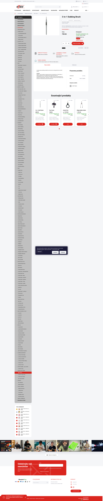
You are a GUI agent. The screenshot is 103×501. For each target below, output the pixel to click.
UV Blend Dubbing (21, 140)
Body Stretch (20, 239)
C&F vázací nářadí (21, 378)
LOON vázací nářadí (21, 376)
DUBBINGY (19, 122)
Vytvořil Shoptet (85, 497)
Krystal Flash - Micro (21, 275)
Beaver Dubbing (20, 126)
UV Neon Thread (20, 69)
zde (58, 249)
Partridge (19, 176)
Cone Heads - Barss (21, 53)
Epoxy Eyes (20, 57)
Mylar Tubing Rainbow (21, 225)
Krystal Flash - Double (21, 283)
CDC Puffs (20, 192)
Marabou (19, 180)
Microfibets (20, 229)
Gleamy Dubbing (21, 152)
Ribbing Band (20, 245)
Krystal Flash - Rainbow (22, 279)
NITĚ (18, 63)
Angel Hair (20, 287)
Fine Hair (19, 289)
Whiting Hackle (20, 198)
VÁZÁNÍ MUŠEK (20, 27)
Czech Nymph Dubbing (22, 138)
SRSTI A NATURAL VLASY (22, 311)
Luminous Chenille (21, 358)
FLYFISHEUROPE (20, 19)
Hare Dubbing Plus (21, 154)
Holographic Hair (21, 295)
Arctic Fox (19, 317)
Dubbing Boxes (20, 136)
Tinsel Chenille (20, 342)
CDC (19, 188)
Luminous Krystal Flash (22, 356)
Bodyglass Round (21, 249)
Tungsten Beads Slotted (22, 43)
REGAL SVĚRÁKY (21, 386)
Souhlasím (63, 252)
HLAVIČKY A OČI (20, 41)
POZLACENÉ (20, 35)
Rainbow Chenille (21, 340)
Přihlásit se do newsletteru (44, 471)
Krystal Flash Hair (21, 273)
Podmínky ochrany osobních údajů (28, 1)
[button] (59, 129)
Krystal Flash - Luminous (22, 291)
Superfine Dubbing (21, 148)
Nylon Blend (20, 267)
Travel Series (20, 392)
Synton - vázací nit (21, 73)
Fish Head (19, 61)
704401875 (75, 482)
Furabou (19, 297)
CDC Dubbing (20, 164)
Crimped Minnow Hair (21, 307)
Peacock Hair (20, 293)
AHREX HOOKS (20, 39)
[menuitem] (18, 10)
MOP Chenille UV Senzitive (22, 350)
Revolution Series (21, 396)
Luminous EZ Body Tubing (22, 360)
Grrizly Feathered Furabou (22, 285)
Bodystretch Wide (21, 237)
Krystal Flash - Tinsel (21, 281)
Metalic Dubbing (20, 144)
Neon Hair (19, 301)
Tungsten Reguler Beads (22, 45)
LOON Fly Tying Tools (21, 374)
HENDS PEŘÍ (20, 170)
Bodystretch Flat (21, 235)
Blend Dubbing (20, 150)
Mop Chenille (20, 257)
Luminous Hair (20, 303)
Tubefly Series (20, 390)
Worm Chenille (20, 259)
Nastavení (40, 251)
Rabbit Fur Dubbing (21, 158)
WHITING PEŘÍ (20, 196)
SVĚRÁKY (19, 380)
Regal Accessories (21, 388)
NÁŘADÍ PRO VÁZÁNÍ (21, 370)
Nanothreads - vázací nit (22, 65)
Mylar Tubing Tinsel (21, 223)
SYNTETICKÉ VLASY (21, 261)
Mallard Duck (20, 194)
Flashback (20, 241)
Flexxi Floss (20, 114)
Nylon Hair (20, 265)
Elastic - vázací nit (21, 79)
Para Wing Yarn (20, 85)
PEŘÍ (18, 168)
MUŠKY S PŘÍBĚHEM (21, 398)
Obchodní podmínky (18, 1)
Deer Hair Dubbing (21, 132)
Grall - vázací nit (20, 77)
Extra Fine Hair (20, 305)
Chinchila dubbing (21, 166)
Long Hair (19, 313)
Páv (19, 186)
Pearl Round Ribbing (21, 116)
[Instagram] (73, 487)
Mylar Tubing (20, 227)
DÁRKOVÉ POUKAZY (21, 25)
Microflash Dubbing (21, 134)
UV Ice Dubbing (20, 142)
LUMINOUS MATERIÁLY (22, 352)
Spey (19, 202)
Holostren (19, 110)
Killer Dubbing (20, 128)
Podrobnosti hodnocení (77, 20)
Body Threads (20, 83)
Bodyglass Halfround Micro (22, 251)
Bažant (19, 184)
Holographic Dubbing (21, 146)
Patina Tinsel (20, 112)
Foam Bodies (20, 255)
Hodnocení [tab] (74, 64)
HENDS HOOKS (20, 31)
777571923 (75, 484)
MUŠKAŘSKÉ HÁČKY (21, 29)
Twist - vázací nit (21, 75)
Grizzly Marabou (21, 178)
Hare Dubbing (20, 156)
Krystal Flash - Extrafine (22, 277)
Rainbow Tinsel (20, 118)
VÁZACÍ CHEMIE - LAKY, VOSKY (23, 366)
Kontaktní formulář (76, 490)
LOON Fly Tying (20, 368)
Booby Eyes (20, 59)
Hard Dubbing (20, 124)
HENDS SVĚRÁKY (21, 384)
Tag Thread (20, 67)
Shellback (19, 243)
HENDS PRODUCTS (21, 21)
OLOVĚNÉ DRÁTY (21, 120)
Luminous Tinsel (20, 364)
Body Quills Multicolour (22, 108)
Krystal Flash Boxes (21, 269)
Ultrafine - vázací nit (21, 81)
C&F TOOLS (20, 372)
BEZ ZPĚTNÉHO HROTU (22, 37)
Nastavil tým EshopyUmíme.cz (83, 498)
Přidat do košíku (76, 43)
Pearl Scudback (20, 247)
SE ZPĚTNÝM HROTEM (22, 33)
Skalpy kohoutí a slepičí (22, 190)
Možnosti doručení (79, 40)
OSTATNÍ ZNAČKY (21, 23)
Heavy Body (20, 55)
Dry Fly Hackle (20, 182)
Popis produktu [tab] (47, 64)
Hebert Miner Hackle (21, 200)
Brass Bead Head (21, 51)
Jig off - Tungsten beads (22, 49)
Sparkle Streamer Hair (21, 263)
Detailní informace (65, 29)
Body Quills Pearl (21, 106)
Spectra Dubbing (21, 160)
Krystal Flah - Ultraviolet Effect (23, 271)
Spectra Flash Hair (21, 299)
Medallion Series (21, 394)
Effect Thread (20, 71)
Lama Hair (20, 315)
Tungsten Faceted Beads (22, 47)
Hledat (60, 6)
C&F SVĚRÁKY (20, 382)
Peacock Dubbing (21, 162)
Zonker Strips (20, 321)
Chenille (19, 344)
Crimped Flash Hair (21, 309)
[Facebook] (71, 487)
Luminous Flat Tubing (21, 354)
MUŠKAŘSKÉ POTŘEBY (21, 400)
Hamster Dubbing (21, 130)
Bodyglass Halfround (21, 253)
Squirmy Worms (20, 231)
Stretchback (20, 233)
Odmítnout (55, 252)
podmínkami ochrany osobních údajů (55, 468)
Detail (68, 124)
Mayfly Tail (20, 172)
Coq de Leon (20, 174)
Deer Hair (19, 319)
